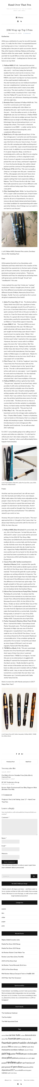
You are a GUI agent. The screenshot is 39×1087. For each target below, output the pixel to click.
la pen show (30, 1047)
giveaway (5, 1047)
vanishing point (27, 1070)
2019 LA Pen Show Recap (10, 969)
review (11, 1062)
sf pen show (17, 1066)
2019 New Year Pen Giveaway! (11, 978)
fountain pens (10, 1042)
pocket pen (21, 1058)
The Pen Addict (6, 1017)
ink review (14, 1047)
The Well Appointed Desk (10, 1021)
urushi (20, 1070)
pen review (28, 1054)
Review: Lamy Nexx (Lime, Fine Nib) (13, 957)
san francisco (27, 1063)
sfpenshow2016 (28, 1067)
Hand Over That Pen (19, 4)
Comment (5, 817)
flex (7, 1039)
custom (22, 1035)
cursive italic (14, 1035)
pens (3, 926)
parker (12, 1054)
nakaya (21, 1050)
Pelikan (20, 1053)
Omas (31, 1050)
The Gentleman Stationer (10, 1013)
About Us (8, 1080)
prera (27, 1058)
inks (3, 913)
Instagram (5, 1000)
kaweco (20, 1047)
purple (4, 1063)
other (3, 917)
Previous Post (11, 761)
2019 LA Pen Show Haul (9, 961)
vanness (4, 1073)
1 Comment (27, 33)
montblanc (14, 1050)
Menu (20, 17)
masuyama (6, 1050)
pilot (9, 1057)
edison (3, 1039)
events (4, 909)
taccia (16, 1070)
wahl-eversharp (12, 1073)
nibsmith (26, 1050)
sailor (19, 1062)
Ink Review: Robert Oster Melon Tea (13, 952)
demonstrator (30, 1035)
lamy (24, 1046)
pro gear (32, 1058)
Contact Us (18, 1080)
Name (4, 838)
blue (7, 1035)
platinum (15, 1058)
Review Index (29, 1080)
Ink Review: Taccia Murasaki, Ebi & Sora (14, 965)
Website (4, 853)
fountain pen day (26, 1039)
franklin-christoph (27, 1042)
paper (3, 921)
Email (4, 846)
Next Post (28, 761)
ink (9, 1046)
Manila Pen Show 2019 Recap (11, 948)
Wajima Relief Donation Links (11, 940)
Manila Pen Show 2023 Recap (11, 944)
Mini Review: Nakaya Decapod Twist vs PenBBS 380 (18, 973)
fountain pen (14, 1038)
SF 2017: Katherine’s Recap (10, 782)
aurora (3, 1035)
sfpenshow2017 (8, 1070)
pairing (6, 1053)
